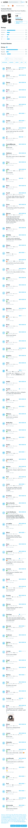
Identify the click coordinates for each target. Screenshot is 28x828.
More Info (24, 825)
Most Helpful (18, 59)
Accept (12, 825)
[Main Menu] (1, 2)
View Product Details (19, 22)
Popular (3, 5)
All (6, 59)
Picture (11, 59)
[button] (21, 2)
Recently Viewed (20, 5)
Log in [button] (23, 2)
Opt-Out (18, 825)
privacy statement (7, 817)
